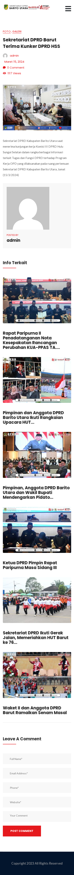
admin (14, 56)
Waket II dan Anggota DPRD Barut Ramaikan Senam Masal (35, 710)
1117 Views (14, 73)
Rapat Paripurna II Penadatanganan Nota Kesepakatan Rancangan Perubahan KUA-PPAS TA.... (31, 340)
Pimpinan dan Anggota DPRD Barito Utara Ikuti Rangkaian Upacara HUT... (33, 417)
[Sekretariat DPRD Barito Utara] (26, 7)
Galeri (16, 31)
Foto (7, 31)
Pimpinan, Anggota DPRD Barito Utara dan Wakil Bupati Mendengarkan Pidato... (36, 492)
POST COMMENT (21, 831)
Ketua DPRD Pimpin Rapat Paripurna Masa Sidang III (30, 565)
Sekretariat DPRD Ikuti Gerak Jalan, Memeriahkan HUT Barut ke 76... (35, 637)
